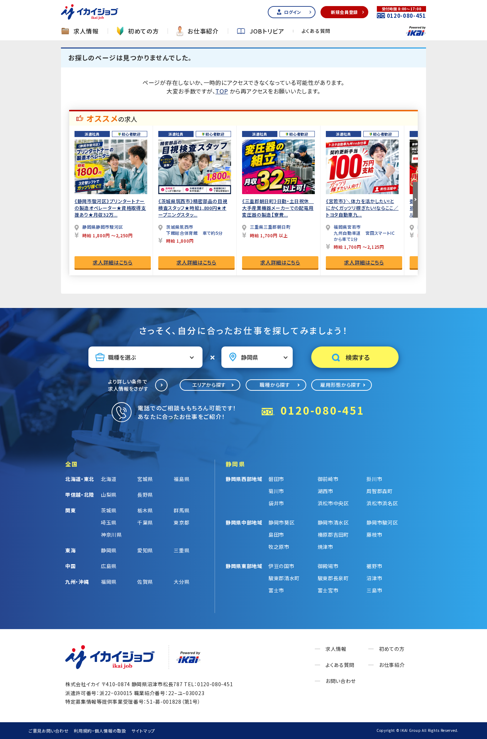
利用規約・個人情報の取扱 (100, 731)
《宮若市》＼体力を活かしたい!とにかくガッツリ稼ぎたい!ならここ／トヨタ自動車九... (362, 208)
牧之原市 (278, 546)
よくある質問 (316, 31)
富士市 (276, 590)
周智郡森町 (379, 491)
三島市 (374, 590)
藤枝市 (374, 534)
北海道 (109, 478)
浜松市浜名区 (382, 503)
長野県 (145, 494)
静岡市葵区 (281, 522)
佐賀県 (145, 581)
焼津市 (325, 546)
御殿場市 (328, 566)
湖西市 (325, 491)
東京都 (181, 522)
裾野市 (374, 566)
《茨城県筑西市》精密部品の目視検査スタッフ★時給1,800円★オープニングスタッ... (192, 208)
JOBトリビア (267, 31)
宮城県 (145, 478)
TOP (221, 91)
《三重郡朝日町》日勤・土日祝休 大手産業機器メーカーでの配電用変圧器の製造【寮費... (278, 208)
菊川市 (276, 491)
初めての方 (143, 31)
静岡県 (109, 550)
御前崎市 (328, 478)
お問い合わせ (340, 680)
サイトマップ (143, 731)
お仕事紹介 (203, 31)
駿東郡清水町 (284, 578)
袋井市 (276, 503)
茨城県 (109, 510)
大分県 (181, 581)
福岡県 (109, 581)
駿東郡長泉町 (333, 578)
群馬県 (181, 510)
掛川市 (374, 478)
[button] (415, 200)
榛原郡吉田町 (333, 534)
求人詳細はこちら (113, 262)
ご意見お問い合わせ (48, 731)
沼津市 (374, 578)
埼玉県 (109, 522)
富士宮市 (328, 590)
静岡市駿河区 (382, 522)
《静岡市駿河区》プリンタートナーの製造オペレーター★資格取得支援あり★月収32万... (110, 208)
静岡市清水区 (333, 522)
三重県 (181, 550)
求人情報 (86, 31)
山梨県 (109, 494)
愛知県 (145, 550)
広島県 (109, 566)
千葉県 (145, 522)
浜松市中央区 (333, 503)
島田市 (276, 534)
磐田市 (276, 478)
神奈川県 (111, 534)
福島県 (181, 478)
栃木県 (145, 510)
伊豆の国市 (281, 566)
